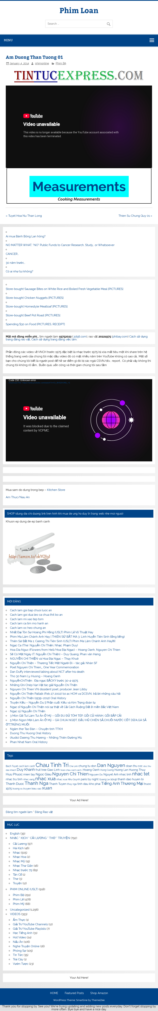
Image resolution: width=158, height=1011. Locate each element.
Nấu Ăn (18, 942)
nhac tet (141, 774)
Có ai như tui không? (19, 271)
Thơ (15, 879)
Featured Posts (74, 993)
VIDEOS (15, 914)
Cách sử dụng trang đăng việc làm (54, 339)
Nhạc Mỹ (19, 861)
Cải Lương (20, 844)
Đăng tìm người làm (19, 812)
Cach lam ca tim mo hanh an (29, 623)
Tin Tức (18, 955)
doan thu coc (134, 765)
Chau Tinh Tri (52, 765)
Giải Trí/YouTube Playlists (29, 928)
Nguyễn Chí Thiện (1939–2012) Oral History (38, 698)
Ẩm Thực (19, 920)
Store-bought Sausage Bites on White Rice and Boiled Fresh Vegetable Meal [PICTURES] (64, 289)
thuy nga (72, 784)
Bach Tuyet (12, 766)
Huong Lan (121, 769)
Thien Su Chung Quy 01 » (135, 215)
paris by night (89, 779)
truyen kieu (30, 788)
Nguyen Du (96, 774)
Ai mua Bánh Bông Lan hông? (25, 236)
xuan (47, 787)
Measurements (79, 186)
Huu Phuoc (14, 774)
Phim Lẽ (18, 899)
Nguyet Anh (110, 774)
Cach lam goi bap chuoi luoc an (31, 610)
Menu (8, 40)
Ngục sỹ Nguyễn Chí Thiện (27, 711)
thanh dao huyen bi (131, 779)
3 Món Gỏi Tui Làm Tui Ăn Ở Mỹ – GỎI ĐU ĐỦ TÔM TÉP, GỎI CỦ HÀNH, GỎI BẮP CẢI (66, 715)
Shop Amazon (99, 993)
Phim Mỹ (18, 904)
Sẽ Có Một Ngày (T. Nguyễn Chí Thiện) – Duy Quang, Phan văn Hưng (55, 654)
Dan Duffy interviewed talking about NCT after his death (47, 671)
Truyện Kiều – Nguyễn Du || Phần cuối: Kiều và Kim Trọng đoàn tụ (52, 702)
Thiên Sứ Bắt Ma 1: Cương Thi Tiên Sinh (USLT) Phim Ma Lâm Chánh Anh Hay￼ (62, 641)
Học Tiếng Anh (22, 933)
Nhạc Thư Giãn (23, 865)
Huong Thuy (137, 770)
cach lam (24, 766)
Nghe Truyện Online (26, 946)
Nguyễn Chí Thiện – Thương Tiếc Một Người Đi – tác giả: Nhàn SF (53, 663)
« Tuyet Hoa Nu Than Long (24, 215)
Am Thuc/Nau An (18, 497)
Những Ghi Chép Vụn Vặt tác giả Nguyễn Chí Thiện (43, 685)
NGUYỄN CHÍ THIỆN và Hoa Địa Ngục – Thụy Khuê (44, 658)
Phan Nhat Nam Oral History (29, 742)
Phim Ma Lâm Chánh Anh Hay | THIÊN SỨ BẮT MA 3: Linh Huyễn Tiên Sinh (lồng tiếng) (67, 636)
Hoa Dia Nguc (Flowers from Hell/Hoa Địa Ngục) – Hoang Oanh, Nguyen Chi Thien (65, 650)
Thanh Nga (36, 783)
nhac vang (28, 779)
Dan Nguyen (111, 765)
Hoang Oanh (91, 770)
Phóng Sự (19, 950)
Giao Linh (53, 770)
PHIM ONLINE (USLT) (24, 889)
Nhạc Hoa (19, 857)
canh (32, 766)
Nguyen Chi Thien (70, 773)
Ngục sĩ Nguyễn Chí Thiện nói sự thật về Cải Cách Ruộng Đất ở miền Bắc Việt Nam (64, 707)
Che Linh (73, 766)
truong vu (18, 788)
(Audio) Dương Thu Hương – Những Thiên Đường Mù (46, 737)
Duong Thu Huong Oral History (30, 733)
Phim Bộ (61, 63)
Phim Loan (79, 10)
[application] (79, 420)
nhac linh (125, 774)
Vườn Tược (20, 964)
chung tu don (87, 765)
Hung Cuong (107, 770)
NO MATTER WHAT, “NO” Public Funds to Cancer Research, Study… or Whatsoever (60, 245)
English (15, 833)
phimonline (42, 63)
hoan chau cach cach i (71, 770)
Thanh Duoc (15, 784)
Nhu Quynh (74, 779)
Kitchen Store (56, 490)
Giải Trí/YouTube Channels (30, 924)
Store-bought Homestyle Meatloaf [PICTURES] (37, 306)
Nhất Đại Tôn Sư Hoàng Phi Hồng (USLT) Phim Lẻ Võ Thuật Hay (51, 632)
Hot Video (19, 937)
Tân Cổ (17, 874)
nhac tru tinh (14, 779)
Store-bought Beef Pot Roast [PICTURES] (33, 315)
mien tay (29, 774)
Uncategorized (19, 909)
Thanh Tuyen (57, 783)
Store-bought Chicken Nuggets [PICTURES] (35, 298)
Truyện (17, 883)
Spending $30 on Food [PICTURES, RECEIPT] (35, 324)
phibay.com (120, 336)
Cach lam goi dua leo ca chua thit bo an (36, 614)
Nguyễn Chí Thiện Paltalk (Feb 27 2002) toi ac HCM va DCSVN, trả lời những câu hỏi (65, 693)
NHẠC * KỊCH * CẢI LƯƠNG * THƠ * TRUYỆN (40, 838)
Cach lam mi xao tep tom (27, 619)
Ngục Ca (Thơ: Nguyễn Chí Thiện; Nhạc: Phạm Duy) (44, 645)
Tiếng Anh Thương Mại (122, 783)
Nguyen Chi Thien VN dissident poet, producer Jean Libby (48, 689)
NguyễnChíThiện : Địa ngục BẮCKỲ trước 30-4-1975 (44, 680)
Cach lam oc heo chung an (28, 628)
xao (39, 788)
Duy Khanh (26, 769)
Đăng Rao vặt (44, 812)
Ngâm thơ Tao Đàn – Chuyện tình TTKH (36, 729)
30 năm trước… (15, 263)
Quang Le (104, 779)
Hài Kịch (18, 848)
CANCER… (12, 254)
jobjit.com (80, 336)
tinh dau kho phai (88, 783)
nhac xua (45, 778)
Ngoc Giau (43, 774)
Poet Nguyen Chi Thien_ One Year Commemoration (44, 667)
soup (113, 779)
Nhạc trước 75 (22, 870)
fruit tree (41, 769)
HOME (54, 993)
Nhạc (16, 852)
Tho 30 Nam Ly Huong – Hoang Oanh (35, 676)
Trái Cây (18, 959)
